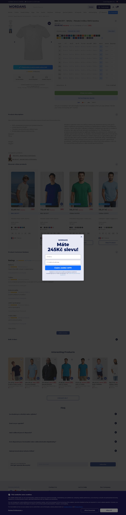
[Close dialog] (81, 236)
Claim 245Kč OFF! (63, 268)
